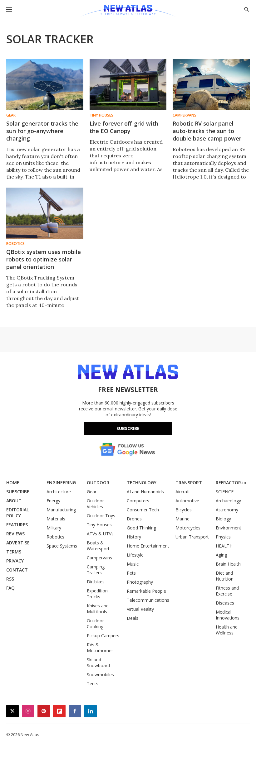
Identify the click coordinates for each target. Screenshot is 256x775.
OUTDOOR (98, 483)
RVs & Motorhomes (100, 647)
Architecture (59, 492)
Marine (182, 519)
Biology (223, 519)
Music (133, 564)
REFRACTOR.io (231, 483)
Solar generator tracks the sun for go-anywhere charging (42, 131)
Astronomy (227, 510)
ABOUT (14, 501)
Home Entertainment (148, 546)
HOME (12, 483)
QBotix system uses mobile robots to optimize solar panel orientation (43, 259)
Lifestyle (135, 555)
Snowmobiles (100, 674)
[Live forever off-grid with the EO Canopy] (128, 84)
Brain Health (228, 564)
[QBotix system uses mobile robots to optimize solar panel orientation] (44, 213)
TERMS (13, 552)
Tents (92, 683)
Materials (56, 519)
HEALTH (224, 546)
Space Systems (62, 546)
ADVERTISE (18, 543)
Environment (228, 528)
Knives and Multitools (98, 609)
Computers (138, 501)
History (134, 537)
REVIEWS (15, 534)
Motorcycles (187, 528)
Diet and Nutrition (225, 576)
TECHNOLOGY (141, 483)
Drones (134, 519)
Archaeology (228, 501)
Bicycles (183, 510)
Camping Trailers (96, 570)
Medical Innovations (227, 615)
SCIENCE (225, 492)
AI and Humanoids (145, 492)
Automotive (187, 501)
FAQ (10, 588)
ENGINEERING (61, 483)
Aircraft (182, 492)
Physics (223, 537)
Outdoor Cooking (95, 623)
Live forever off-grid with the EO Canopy (124, 127)
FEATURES (17, 525)
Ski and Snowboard (98, 662)
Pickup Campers (103, 636)
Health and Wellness (227, 630)
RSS (10, 579)
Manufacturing (61, 510)
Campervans (184, 115)
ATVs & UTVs (100, 534)
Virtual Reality (140, 609)
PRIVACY (15, 561)
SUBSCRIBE (17, 492)
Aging (221, 555)
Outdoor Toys (101, 516)
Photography (140, 582)
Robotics (15, 244)
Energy (53, 501)
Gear (11, 115)
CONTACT (17, 570)
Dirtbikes (96, 582)
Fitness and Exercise (227, 591)
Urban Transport (192, 537)
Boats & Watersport (98, 546)
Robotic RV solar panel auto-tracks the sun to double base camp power (207, 131)
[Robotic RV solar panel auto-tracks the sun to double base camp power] (211, 84)
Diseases (225, 603)
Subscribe (128, 428)
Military (54, 528)
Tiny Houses (101, 115)
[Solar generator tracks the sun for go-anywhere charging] (44, 84)
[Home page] (128, 11)
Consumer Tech (143, 510)
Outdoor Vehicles (95, 503)
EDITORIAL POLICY (17, 513)
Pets (131, 573)
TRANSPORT (188, 483)
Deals (132, 618)
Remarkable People (146, 591)
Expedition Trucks (97, 594)
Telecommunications (148, 600)
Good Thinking (141, 528)
